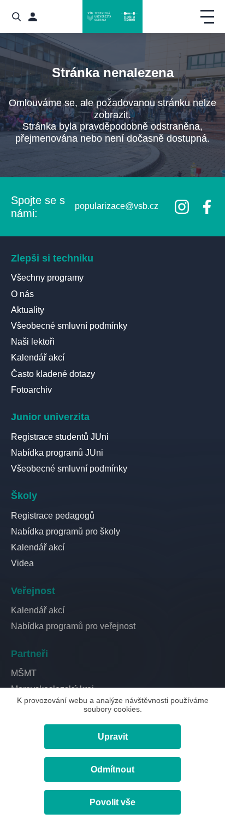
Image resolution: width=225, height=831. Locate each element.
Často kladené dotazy (53, 374)
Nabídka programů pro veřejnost (73, 626)
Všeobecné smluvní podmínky (69, 325)
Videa (22, 563)
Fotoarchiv (31, 389)
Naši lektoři (33, 341)
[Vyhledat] (16, 16)
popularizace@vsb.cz (116, 206)
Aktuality (27, 310)
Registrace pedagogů (52, 515)
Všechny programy (47, 277)
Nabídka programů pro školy (65, 531)
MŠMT (24, 673)
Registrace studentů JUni (60, 436)
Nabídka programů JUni (57, 452)
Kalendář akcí (37, 357)
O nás (22, 294)
